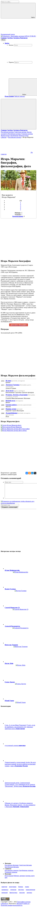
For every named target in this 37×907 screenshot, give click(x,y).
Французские (5, 135)
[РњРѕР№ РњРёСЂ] (32, 473)
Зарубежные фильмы (12, 867)
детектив (13, 889)
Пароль (11, 62)
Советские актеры (20, 132)
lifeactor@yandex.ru (22, 903)
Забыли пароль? (19, 96)
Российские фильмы (11, 865)
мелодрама (12, 887)
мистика (21, 889)
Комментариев (17, 216)
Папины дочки (11, 409)
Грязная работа (11, 405)
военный (5, 892)
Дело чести (9, 390)
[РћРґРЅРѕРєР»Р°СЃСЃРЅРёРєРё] (29, 473)
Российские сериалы (12, 870)
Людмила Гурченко (12, 385)
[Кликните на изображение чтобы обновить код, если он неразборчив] (18, 503)
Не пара (8, 380)
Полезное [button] (8, 874)
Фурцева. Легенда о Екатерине (17, 395)
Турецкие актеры (27, 134)
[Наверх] (15, 860)
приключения (30, 889)
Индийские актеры (14, 134)
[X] (35, 473)
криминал (5, 889)
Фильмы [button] (8, 863)
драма (27, 887)
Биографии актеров (23, 902)
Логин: (11, 45)
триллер (22, 892)
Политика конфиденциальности (11, 905)
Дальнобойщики (11, 413)
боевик (20, 887)
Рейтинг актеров (19, 876)
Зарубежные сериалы (26, 870)
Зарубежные (14, 135)
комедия (4, 887)
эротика (29, 892)
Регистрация (9, 876)
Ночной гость (10, 400)
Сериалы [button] (8, 868)
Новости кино (23, 135)
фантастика (13, 892)
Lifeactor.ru (4, 903)
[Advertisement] (18, 237)
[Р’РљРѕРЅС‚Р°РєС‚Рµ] (27, 473)
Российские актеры (7, 132)
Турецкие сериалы (11, 872)
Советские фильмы (25, 865)
